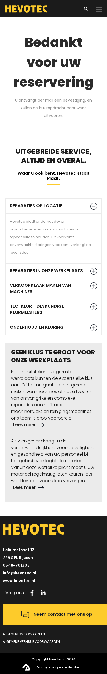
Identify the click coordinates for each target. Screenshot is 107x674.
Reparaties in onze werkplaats (46, 270)
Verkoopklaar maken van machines (40, 288)
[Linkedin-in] (43, 593)
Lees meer (24, 424)
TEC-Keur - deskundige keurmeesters (37, 309)
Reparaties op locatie (36, 206)
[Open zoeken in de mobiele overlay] (86, 8)
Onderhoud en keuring (37, 327)
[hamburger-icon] (99, 9)
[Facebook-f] (32, 593)
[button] (53, 206)
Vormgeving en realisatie (58, 667)
